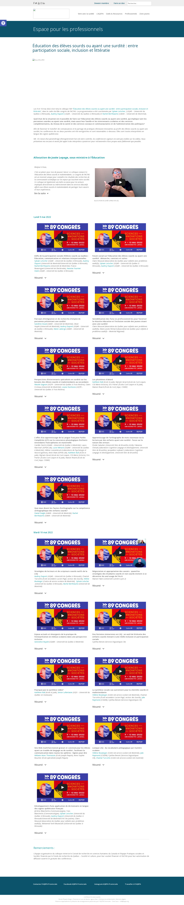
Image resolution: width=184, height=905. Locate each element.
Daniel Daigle (39, 513)
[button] (3, 23)
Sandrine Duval (40, 324)
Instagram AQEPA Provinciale (106, 884)
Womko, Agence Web (92, 899)
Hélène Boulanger (99, 695)
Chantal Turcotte (103, 758)
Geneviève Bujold (41, 641)
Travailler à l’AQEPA (133, 884)
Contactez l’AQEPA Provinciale (45, 884)
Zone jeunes (144, 14)
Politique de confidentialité (107, 899)
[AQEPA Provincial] (51, 17)
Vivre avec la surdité (86, 14)
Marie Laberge (60, 329)
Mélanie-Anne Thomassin (44, 755)
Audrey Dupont (107, 266)
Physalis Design (67, 899)
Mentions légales (121, 899)
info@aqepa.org (124, 901)
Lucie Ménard (58, 447)
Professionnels (131, 14)
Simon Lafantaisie (65, 692)
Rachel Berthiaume (42, 266)
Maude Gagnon (40, 384)
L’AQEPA (100, 14)
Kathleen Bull (97, 382)
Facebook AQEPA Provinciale (75, 884)
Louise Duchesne (69, 387)
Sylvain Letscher (41, 261)
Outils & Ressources (114, 14)
